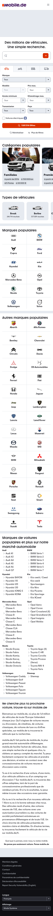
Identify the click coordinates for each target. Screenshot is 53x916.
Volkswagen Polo (14, 686)
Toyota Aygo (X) (39, 649)
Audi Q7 (10, 570)
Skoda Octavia (13, 665)
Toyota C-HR (37, 652)
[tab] (6, 69)
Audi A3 (10, 556)
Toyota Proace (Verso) (38, 661)
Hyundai (6, 574)
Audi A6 (10, 566)
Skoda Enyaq (12, 649)
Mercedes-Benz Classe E (14, 633)
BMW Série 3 (37, 560)
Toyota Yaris (37, 669)
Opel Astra (36, 604)
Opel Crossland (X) (40, 611)
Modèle (5, 86)
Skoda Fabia (12, 652)
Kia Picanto (36, 591)
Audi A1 (9, 553)
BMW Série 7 (37, 570)
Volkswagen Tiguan (16, 689)
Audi (4, 550)
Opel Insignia (37, 618)
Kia (28, 574)
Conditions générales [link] (11, 866)
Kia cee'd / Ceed (39, 577)
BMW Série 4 (37, 563)
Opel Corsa (37, 608)
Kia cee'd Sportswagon (37, 582)
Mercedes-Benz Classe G (14, 640)
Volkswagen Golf (14, 679)
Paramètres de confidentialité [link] (15, 877)
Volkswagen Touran (16, 693)
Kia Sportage (37, 594)
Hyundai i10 (12, 580)
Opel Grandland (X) (41, 615)
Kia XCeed (36, 597)
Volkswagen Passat (15, 683)
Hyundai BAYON (14, 577)
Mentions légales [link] (10, 862)
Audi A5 (10, 563)
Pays (30, 106)
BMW (29, 550)
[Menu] (48, 5)
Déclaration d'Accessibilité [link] (14, 881)
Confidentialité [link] (9, 874)
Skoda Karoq (12, 659)
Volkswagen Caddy (16, 676)
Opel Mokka (37, 621)
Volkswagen (7, 673)
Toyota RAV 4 (37, 665)
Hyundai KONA (13, 594)
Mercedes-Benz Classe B (14, 613)
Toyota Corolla (38, 655)
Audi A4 (10, 560)
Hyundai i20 (12, 584)
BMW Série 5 (37, 566)
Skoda (5, 646)
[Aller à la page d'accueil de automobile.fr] (14, 5)
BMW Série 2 (37, 556)
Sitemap (35, 676)
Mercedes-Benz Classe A (14, 606)
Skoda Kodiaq (13, 662)
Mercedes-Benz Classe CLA (14, 627)
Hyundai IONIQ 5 (14, 591)
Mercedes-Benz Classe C (14, 620)
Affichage (6, 904)
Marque (6, 75)
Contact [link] (6, 870)
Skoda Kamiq (12, 655)
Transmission (8, 106)
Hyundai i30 (12, 587)
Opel (29, 602)
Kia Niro (35, 587)
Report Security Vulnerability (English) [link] (19, 885)
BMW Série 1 (37, 553)
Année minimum (9, 96)
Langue (5, 895)
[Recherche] (45, 55)
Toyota (30, 646)
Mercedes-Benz (9, 602)
